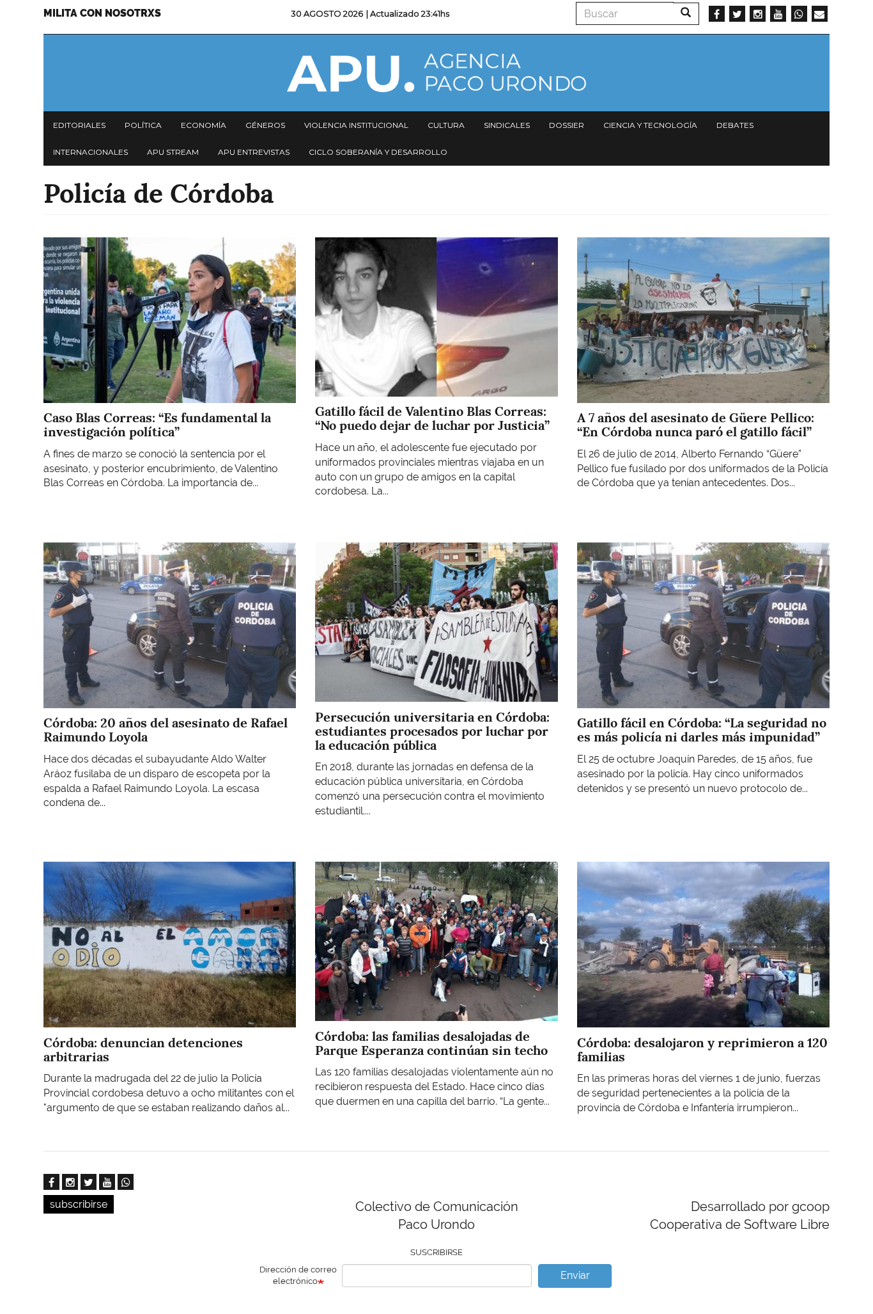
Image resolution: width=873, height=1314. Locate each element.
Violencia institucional (356, 125)
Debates (734, 125)
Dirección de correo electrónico (298, 1275)
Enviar (575, 1275)
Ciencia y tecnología (650, 125)
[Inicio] (436, 73)
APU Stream (173, 152)
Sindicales (507, 125)
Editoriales (79, 125)
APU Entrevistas (254, 152)
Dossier (566, 125)
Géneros (265, 125)
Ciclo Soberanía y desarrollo (378, 152)
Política (143, 125)
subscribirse (78, 1204)
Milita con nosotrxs (102, 13)
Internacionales (90, 152)
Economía (203, 125)
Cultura (446, 125)
